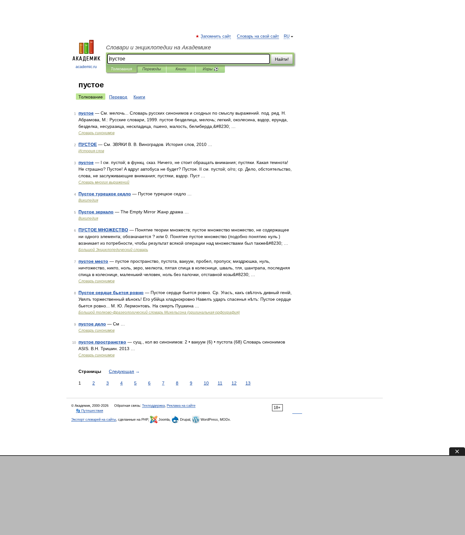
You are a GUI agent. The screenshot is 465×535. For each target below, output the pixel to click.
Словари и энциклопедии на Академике (158, 47)
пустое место (93, 261)
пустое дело (92, 323)
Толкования (121, 69)
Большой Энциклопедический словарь (113, 250)
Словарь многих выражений (103, 182)
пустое (86, 113)
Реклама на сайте (181, 405)
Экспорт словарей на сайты (93, 419)
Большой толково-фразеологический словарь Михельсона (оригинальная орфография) (159, 312)
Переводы (151, 69)
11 (220, 383)
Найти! (282, 59)
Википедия (88, 200)
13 (248, 383)
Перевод (118, 96)
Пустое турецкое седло (104, 193)
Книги (181, 69)
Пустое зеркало (96, 211)
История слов (91, 151)
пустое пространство (102, 341)
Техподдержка (153, 405)
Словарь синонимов (96, 133)
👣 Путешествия (89, 410)
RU (286, 36)
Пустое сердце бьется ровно (111, 292)
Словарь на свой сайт (258, 36)
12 (234, 383)
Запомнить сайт (216, 36)
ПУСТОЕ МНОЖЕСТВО (103, 229)
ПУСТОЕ (87, 144)
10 (206, 383)
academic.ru (86, 67)
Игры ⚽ (210, 69)
